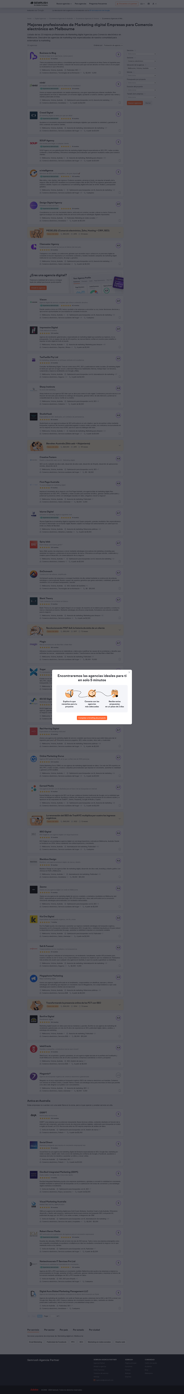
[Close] (129, 672)
